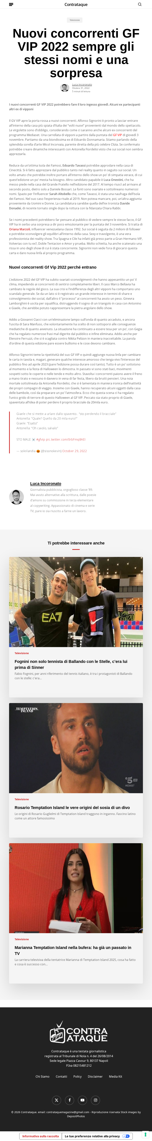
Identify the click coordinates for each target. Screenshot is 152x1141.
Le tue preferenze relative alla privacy (92, 1136)
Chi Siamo (42, 1076)
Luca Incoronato (82, 84)
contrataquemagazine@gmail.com (67, 1112)
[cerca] (138, 4)
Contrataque (76, 4)
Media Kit (115, 1076)
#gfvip (40, 439)
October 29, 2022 (74, 451)
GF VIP (117, 135)
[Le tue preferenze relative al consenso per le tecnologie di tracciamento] (145, 1134)
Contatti (61, 1076)
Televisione (75, 20)
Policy (77, 1076)
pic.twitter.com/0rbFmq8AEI (66, 439)
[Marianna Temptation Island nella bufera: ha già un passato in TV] (76, 913)
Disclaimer (95, 1076)
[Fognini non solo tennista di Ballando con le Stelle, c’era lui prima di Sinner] (76, 627)
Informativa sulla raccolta (40, 1136)
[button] (11, 4)
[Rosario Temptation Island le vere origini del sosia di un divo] (76, 770)
